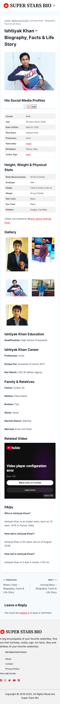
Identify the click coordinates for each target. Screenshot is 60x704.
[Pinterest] (19, 680)
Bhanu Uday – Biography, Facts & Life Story (13, 586)
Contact (9, 664)
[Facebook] (1, 680)
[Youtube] (15, 680)
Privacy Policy (12, 669)
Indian (28, 143)
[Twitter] (10, 680)
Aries (28, 154)
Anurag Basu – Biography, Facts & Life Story (46, 586)
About (8, 659)
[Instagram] (6, 680)
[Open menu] (54, 5)
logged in (24, 612)
